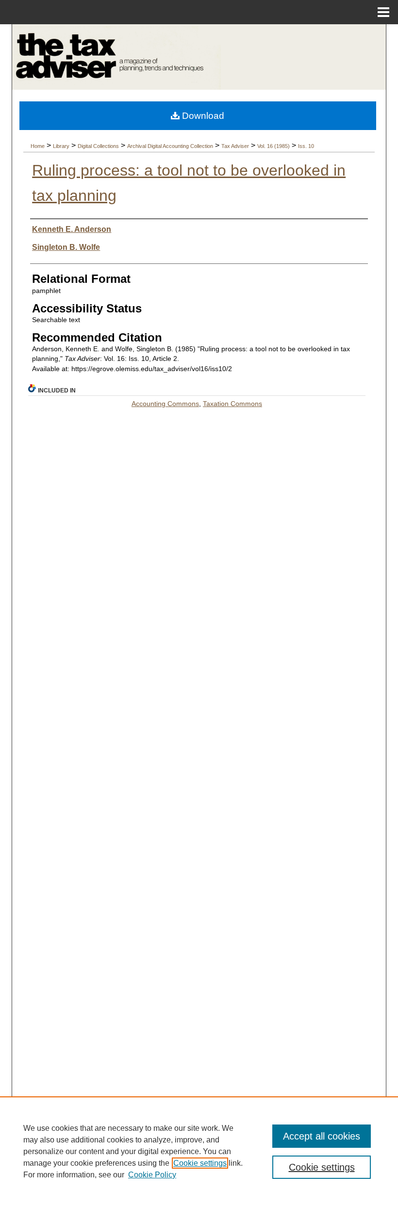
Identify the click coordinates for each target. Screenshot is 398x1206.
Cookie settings (200, 1163)
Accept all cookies (321, 1136)
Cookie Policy (152, 1175)
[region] (199, 1151)
